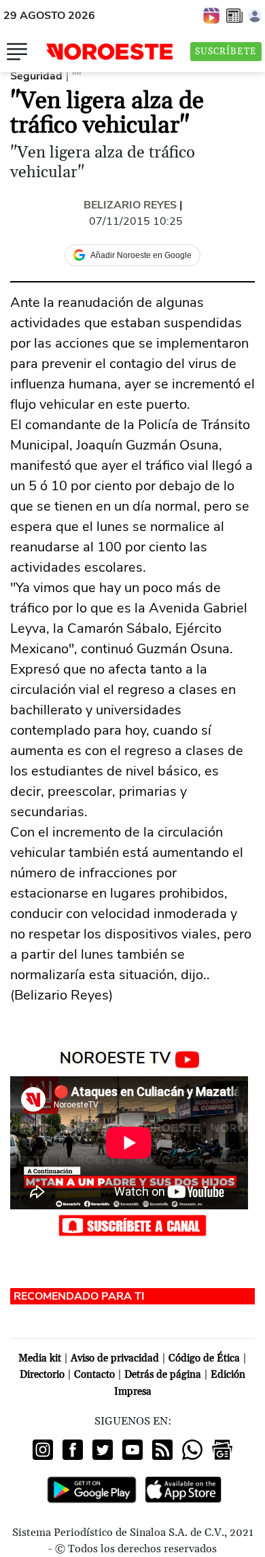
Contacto (94, 1374)
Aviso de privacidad (115, 1358)
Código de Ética (204, 1358)
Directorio (42, 1374)
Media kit (39, 1358)
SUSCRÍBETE (226, 51)
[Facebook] (72, 1450)
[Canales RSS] (162, 1450)
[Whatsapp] (192, 1450)
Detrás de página (162, 1374)
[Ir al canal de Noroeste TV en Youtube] (133, 1056)
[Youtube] (132, 1450)
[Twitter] (102, 1450)
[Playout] (212, 15)
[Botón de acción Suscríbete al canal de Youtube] (132, 1224)
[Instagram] (42, 1450)
